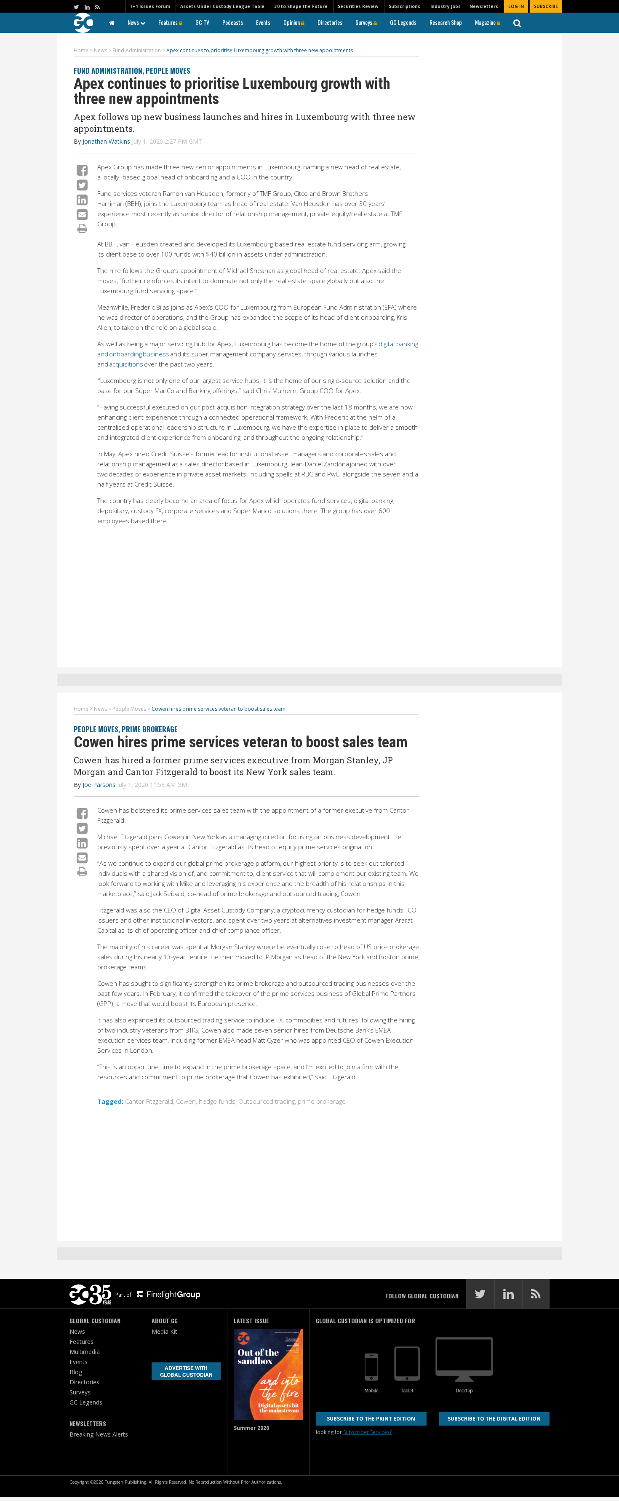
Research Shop (446, 22)
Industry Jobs (445, 6)
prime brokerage (322, 1101)
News (134, 22)
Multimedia (84, 1352)
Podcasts (232, 22)
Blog (75, 1372)
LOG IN (516, 6)
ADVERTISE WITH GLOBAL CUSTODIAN (186, 1371)
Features (168, 22)
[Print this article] (82, 228)
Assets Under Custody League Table (222, 6)
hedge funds (217, 1101)
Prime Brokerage (150, 729)
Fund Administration (108, 70)
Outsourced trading (266, 1101)
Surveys (364, 22)
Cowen (186, 1101)
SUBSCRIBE (546, 6)
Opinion (292, 22)
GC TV (202, 22)
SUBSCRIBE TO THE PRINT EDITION (371, 1418)
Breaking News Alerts (98, 1434)
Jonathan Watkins (106, 141)
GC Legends (403, 22)
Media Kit (164, 1331)
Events (263, 22)
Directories (330, 22)
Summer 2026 (251, 1427)
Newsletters (484, 6)
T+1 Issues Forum (150, 6)
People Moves (168, 70)
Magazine (486, 22)
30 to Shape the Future (301, 6)
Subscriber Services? (367, 1432)
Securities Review (358, 6)
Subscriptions (404, 6)
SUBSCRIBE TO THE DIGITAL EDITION (494, 1418)
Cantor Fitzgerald (149, 1101)
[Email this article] (82, 214)
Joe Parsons (99, 785)
